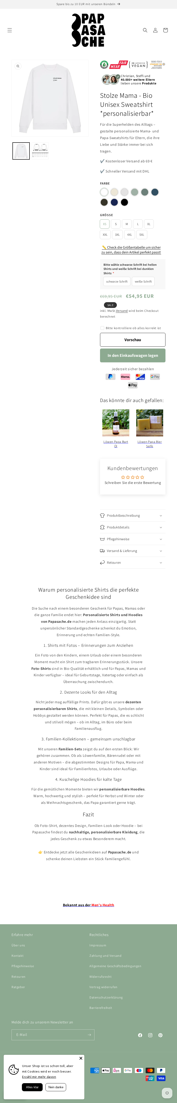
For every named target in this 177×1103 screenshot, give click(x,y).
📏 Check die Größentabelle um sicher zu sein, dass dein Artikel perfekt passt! (131, 250)
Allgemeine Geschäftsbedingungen (115, 966)
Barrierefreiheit (100, 1008)
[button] (10, 30)
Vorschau (132, 339)
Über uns (18, 945)
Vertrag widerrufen (103, 987)
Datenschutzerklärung (106, 997)
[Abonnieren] (89, 1034)
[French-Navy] (114, 202)
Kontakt (18, 956)
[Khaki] (104, 202)
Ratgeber (18, 987)
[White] (104, 192)
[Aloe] (134, 192)
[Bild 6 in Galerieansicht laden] (40, 151)
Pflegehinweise (23, 966)
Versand (122, 311)
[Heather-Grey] (124, 192)
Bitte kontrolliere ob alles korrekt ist (133, 328)
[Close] (81, 1058)
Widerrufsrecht (100, 977)
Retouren (19, 977)
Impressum (97, 945)
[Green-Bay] (145, 192)
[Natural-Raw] (114, 192)
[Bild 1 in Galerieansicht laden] (21, 151)
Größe (106, 215)
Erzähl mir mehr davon (39, 1077)
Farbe (105, 183)
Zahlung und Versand (105, 956)
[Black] (124, 202)
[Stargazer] (155, 192)
